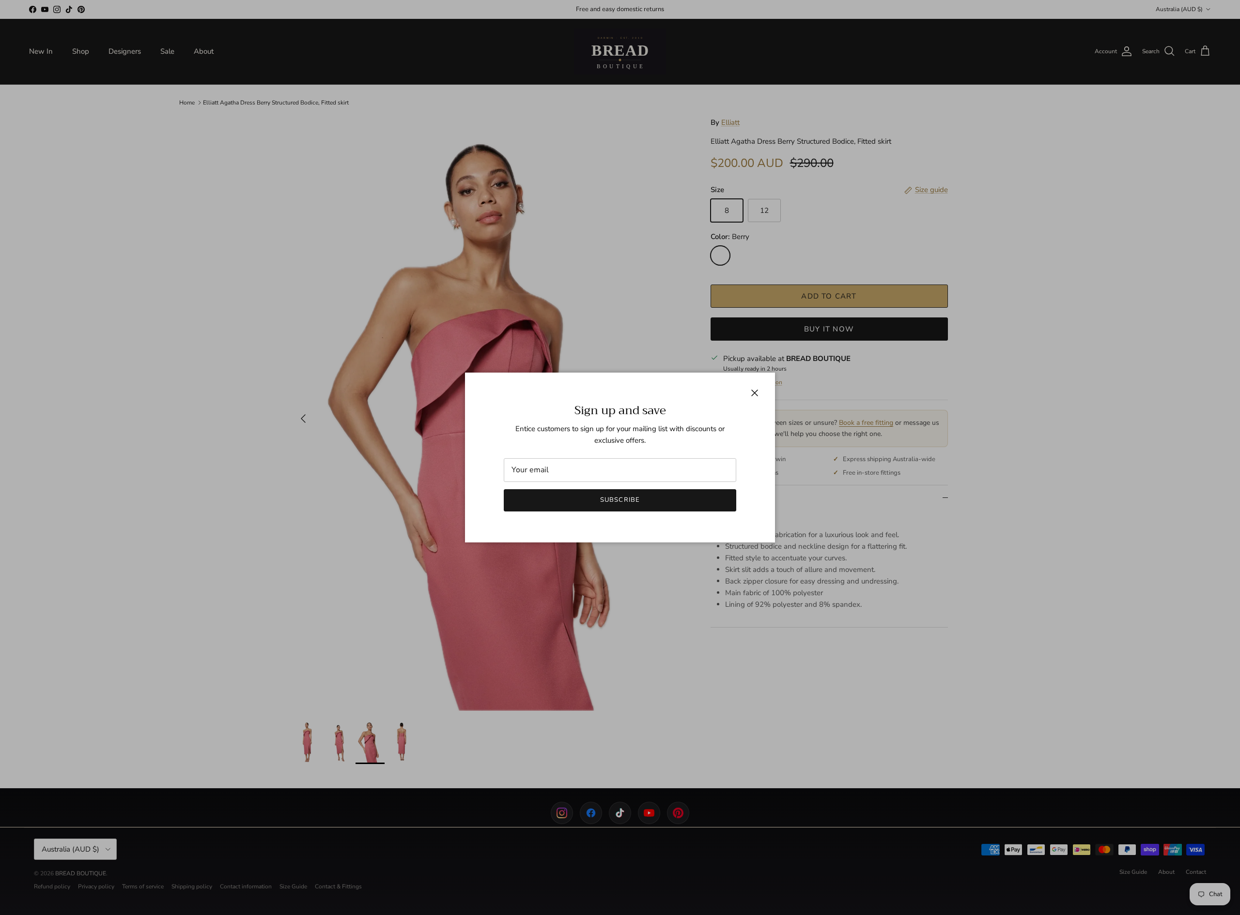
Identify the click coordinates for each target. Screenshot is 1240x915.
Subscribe (619, 499)
